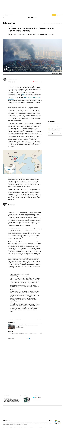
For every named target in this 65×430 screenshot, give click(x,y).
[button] (32, 55)
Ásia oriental (26, 333)
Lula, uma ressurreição (54, 126)
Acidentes (16, 333)
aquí (29, 338)
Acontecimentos (31, 333)
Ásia (35, 333)
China (59, 23)
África (49, 23)
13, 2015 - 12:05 (13, 79)
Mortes (13, 333)
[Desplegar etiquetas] (41, 333)
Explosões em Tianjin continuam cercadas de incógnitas (27, 326)
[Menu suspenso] (4, 17)
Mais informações (11, 338)
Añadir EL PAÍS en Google (37, 81)
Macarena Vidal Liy (12, 78)
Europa (51, 23)
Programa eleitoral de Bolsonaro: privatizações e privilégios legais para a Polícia (55, 133)
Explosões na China (11, 26)
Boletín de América (7, 398)
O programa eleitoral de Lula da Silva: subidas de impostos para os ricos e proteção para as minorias (55, 129)
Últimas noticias (51, 121)
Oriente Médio (55, 23)
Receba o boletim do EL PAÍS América (15, 319)
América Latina (45, 23)
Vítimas (22, 333)
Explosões (9, 333)
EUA (61, 23)
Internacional (9, 23)
